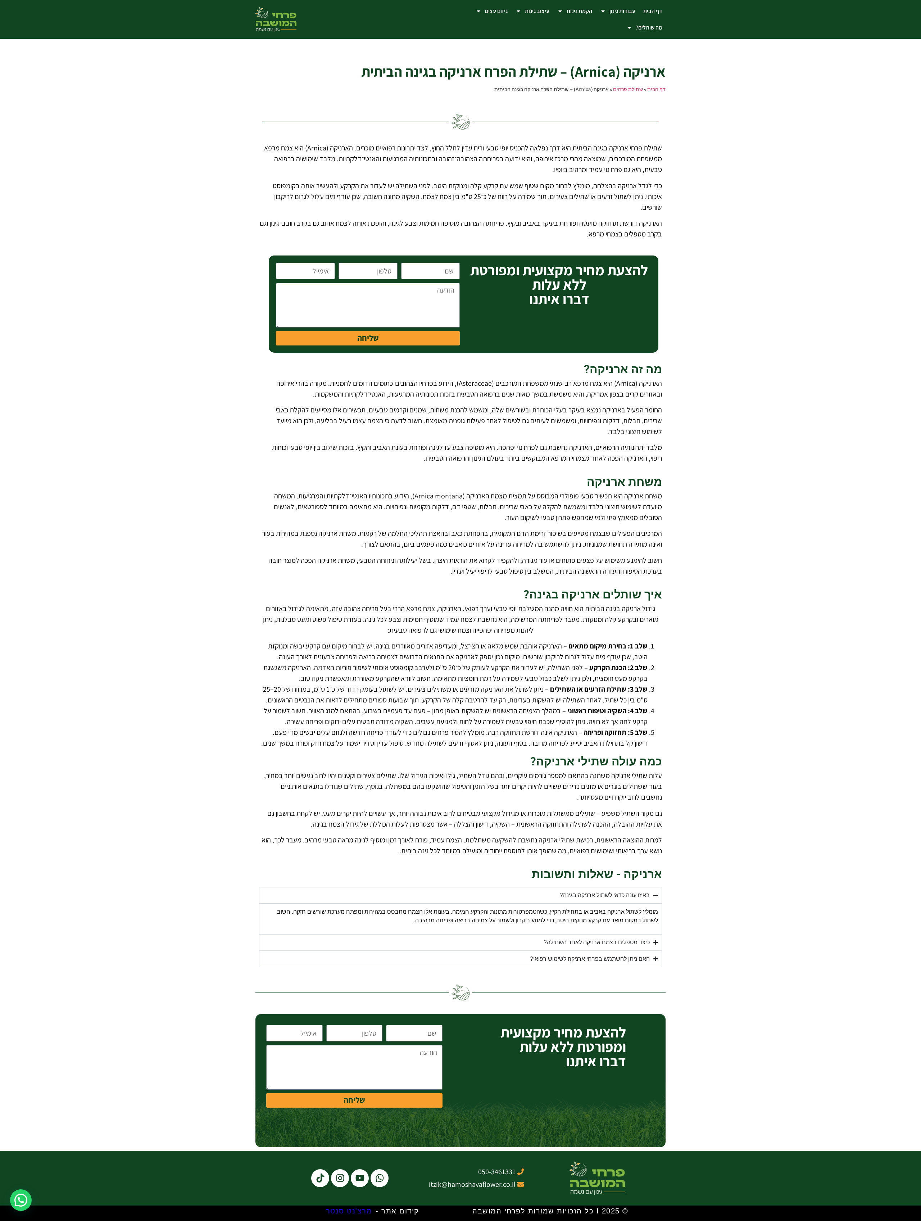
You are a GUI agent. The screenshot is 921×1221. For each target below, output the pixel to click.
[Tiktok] (320, 1178)
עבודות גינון (622, 11)
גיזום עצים (496, 11)
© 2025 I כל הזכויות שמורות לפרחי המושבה (550, 1211)
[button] (21, 1200)
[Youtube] (360, 1178)
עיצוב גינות (537, 11)
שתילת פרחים (628, 89)
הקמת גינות (579, 11)
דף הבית (652, 11)
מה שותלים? (649, 27)
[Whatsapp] (380, 1178)
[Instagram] (340, 1178)
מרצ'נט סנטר (349, 1211)
